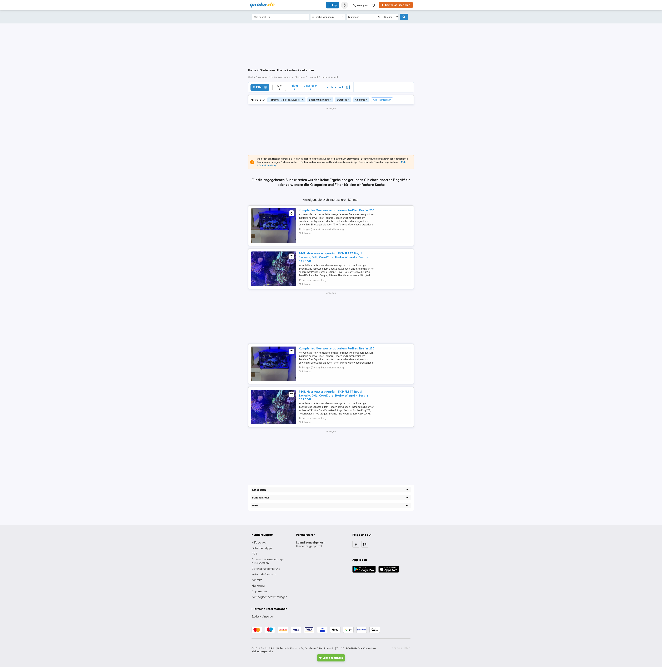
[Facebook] (356, 544)
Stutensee (342, 99)
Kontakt (257, 580)
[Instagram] (365, 544)
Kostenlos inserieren (397, 5)
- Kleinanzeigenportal (310, 544)
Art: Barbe (360, 99)
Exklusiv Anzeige (262, 616)
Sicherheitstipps (262, 548)
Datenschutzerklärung (266, 568)
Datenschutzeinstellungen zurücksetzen (268, 561)
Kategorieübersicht (264, 574)
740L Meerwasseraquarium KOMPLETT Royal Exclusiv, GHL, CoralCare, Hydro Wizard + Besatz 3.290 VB (333, 257)
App (334, 5)
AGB (255, 553)
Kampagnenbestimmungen (269, 597)
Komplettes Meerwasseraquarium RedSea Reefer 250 (336, 210)
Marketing (258, 585)
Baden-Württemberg (319, 99)
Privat (294, 87)
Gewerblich (310, 87)
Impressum (259, 591)
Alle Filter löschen (382, 99)
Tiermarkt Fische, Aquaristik (285, 100)
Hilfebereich (259, 542)
